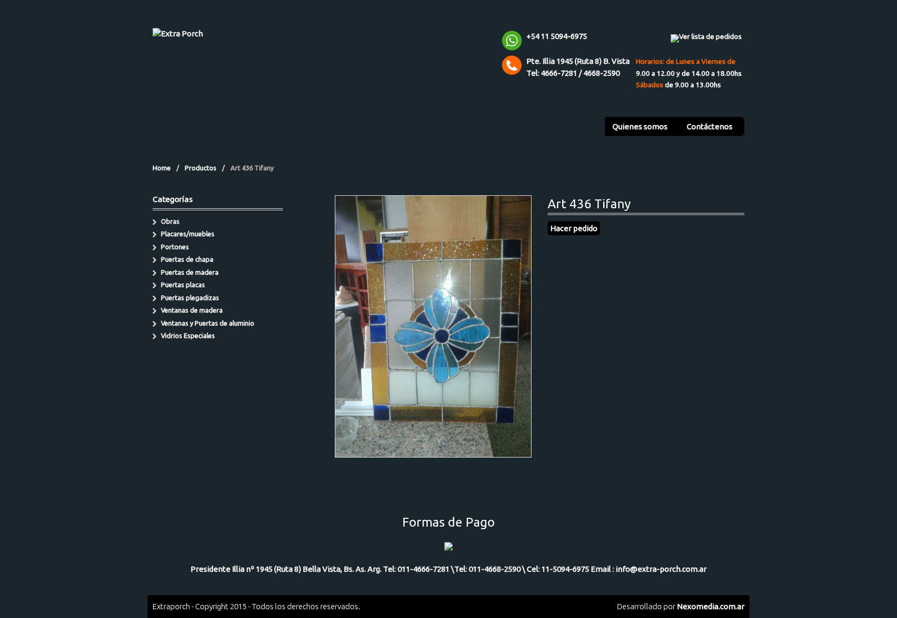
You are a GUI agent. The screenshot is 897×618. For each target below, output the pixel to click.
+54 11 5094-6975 (556, 36)
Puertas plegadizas (190, 297)
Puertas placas (183, 284)
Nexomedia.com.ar (710, 606)
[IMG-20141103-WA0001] (433, 451)
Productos (200, 167)
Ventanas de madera (192, 310)
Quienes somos (640, 126)
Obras (170, 221)
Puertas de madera (190, 272)
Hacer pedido (573, 228)
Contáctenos (709, 126)
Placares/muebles (187, 233)
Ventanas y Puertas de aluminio (207, 323)
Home (162, 167)
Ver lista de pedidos (710, 36)
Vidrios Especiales (188, 335)
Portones (175, 246)
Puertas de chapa (187, 259)
